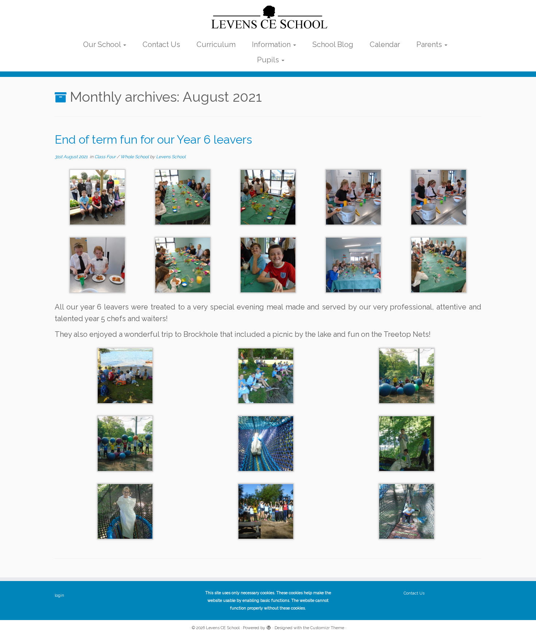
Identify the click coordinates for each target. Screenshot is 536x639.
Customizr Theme (327, 628)
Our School (103, 44)
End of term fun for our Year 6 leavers (153, 139)
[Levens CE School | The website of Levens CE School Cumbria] (268, 17)
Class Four (105, 156)
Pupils (269, 59)
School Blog (332, 44)
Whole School (135, 156)
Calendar (385, 44)
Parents (430, 44)
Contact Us (161, 44)
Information (272, 44)
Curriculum (216, 44)
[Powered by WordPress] (268, 626)
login (59, 595)
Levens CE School (223, 628)
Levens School (171, 156)
